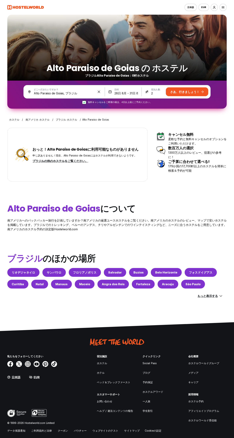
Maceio (84, 284)
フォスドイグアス (200, 272)
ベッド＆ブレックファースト (113, 382)
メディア (193, 372)
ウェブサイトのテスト (105, 430)
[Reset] (99, 91)
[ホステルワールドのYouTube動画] (36, 364)
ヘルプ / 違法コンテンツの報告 (115, 410)
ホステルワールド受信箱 (202, 420)
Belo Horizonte (166, 272)
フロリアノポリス (85, 272)
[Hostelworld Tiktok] (54, 364)
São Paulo (193, 284)
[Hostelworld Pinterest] (45, 364)
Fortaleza (143, 284)
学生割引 (148, 410)
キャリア (193, 382)
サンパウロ (54, 272)
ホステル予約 (196, 401)
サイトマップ (132, 430)
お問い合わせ (104, 401)
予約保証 (148, 382)
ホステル (102, 363)
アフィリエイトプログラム (203, 410)
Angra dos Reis (113, 284)
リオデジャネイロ (23, 272)
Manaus (61, 284)
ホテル (101, 372)
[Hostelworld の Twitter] (19, 364)
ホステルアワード (153, 391)
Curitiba (18, 284)
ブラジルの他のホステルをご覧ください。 (60, 161)
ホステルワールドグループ (203, 363)
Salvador (115, 272)
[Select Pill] (214, 7)
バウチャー (80, 430)
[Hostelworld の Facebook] (10, 364)
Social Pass (150, 363)
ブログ (146, 372)
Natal (40, 284)
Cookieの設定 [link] (153, 430)
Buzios (138, 272)
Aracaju (168, 284)
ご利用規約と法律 (41, 430)
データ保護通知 (16, 430)
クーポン (63, 430)
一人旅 (146, 401)
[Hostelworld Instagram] (28, 364)
